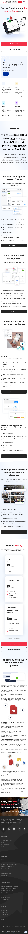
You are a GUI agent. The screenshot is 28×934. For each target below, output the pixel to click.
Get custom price (14, 649)
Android (10, 886)
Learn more (13, 532)
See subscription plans (14, 644)
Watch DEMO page (13, 245)
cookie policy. (14, 932)
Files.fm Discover (5, 897)
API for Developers (5, 914)
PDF (10, 890)
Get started (14, 44)
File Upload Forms (5, 871)
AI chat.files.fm (5, 899)
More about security (9, 70)
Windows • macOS (13, 888)
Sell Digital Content (6, 873)
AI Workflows (4, 862)
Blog (2, 919)
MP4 (13, 890)
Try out (13, 456)
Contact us (14, 311)
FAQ (2, 917)
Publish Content (5, 875)
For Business (4, 847)
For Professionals (5, 844)
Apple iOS (15, 886)
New (20, 1)
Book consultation (14, 49)
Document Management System (9, 864)
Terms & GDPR (5, 849)
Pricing (3, 842)
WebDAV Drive (5, 892)
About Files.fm (4, 912)
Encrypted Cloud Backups (7, 866)
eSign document (13, 392)
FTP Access (4, 895)
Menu (1, 1)
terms (7, 932)
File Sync (3, 860)
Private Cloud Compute (7, 868)
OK (26, 932)
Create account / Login (6, 840)
